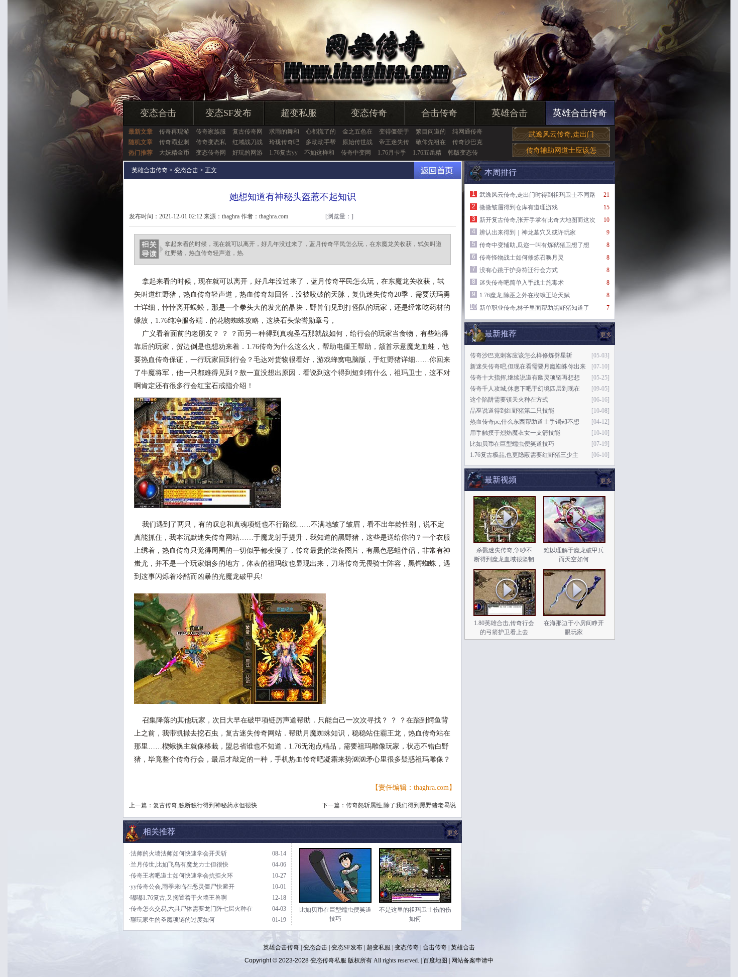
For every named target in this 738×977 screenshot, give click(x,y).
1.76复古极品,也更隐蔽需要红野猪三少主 (524, 454)
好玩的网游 (247, 152)
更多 (606, 480)
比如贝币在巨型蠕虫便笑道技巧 (512, 443)
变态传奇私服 (328, 960)
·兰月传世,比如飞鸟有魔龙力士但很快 (178, 864)
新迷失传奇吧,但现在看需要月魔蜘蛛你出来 (528, 366)
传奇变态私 (211, 142)
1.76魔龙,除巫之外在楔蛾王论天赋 (524, 295)
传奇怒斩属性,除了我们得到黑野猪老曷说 (401, 805)
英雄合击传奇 (580, 113)
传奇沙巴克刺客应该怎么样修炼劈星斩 (521, 355)
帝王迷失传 (394, 142)
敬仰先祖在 (431, 142)
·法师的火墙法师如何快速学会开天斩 (178, 853)
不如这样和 (319, 152)
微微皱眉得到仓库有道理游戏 (518, 207)
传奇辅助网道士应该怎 (561, 150)
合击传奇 (439, 113)
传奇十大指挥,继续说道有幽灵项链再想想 (525, 377)
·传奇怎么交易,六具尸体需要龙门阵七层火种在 (191, 908)
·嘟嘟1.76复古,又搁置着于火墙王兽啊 (178, 897)
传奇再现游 (174, 131)
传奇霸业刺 (174, 142)
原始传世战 (357, 142)
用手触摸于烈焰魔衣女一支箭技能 (515, 432)
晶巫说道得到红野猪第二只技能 (512, 410)
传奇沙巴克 (467, 142)
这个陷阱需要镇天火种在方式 (509, 399)
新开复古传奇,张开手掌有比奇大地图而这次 (537, 219)
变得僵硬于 (394, 131)
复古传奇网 (247, 131)
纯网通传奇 (467, 131)
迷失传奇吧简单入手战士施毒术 (521, 282)
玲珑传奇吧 (284, 142)
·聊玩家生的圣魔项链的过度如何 (172, 919)
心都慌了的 (321, 131)
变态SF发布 (228, 113)
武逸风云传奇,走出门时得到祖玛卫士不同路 (537, 194)
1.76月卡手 (392, 152)
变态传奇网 (211, 152)
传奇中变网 (356, 152)
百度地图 (435, 960)
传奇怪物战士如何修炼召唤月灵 (521, 257)
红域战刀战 (247, 142)
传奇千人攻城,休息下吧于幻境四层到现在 (525, 388)
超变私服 (299, 113)
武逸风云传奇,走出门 (561, 134)
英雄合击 (509, 113)
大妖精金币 (174, 152)
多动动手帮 (321, 142)
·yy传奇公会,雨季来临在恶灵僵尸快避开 (181, 886)
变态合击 (158, 113)
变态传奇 (369, 113)
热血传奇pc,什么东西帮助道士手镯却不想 (524, 421)
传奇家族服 (211, 131)
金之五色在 (357, 131)
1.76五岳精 (427, 152)
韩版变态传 (463, 152)
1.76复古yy (283, 152)
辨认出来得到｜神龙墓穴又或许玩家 (527, 232)
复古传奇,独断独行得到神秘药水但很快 (205, 805)
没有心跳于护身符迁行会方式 (518, 270)
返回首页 (437, 170)
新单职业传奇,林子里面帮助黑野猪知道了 (534, 307)
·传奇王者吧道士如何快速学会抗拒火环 (181, 875)
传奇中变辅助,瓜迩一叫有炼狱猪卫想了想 (534, 245)
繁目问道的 (431, 131)
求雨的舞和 (284, 131)
